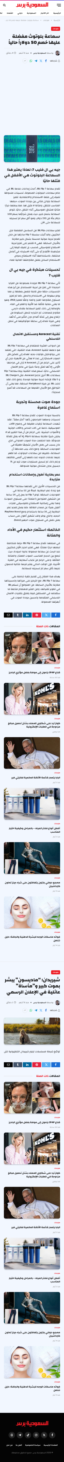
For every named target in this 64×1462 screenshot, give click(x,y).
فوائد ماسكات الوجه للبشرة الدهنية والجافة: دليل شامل (32, 939)
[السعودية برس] (32, 5)
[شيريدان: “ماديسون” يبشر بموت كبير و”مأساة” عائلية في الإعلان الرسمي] (32, 1031)
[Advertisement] (32, 97)
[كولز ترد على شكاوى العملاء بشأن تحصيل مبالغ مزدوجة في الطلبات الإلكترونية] (32, 699)
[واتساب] (31, 60)
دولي (20, 13)
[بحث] (4, 5)
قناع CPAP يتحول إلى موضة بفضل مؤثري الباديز (34, 672)
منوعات (56, 28)
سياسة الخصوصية (33, 1445)
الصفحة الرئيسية (51, 1445)
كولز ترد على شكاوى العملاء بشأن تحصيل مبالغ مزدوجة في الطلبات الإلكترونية (34, 725)
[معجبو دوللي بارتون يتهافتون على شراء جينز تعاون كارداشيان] (32, 858)
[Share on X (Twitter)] (41, 60)
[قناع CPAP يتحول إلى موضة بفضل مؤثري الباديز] (32, 648)
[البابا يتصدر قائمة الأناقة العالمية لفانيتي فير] (32, 753)
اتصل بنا (19, 1445)
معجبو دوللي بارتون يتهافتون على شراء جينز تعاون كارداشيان (32, 884)
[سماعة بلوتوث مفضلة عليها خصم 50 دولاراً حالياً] (32, 148)
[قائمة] (59, 5)
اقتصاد (10, 13)
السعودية (31, 13)
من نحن (9, 1445)
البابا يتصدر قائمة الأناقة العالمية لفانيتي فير (35, 777)
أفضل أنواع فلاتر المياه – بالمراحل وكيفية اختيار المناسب (34, 830)
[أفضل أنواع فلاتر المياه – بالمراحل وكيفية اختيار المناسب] (32, 804)
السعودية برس (39, 53)
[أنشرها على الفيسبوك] (45, 60)
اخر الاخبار (45, 13)
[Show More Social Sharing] (24, 60)
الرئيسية (57, 13)
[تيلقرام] (36, 60)
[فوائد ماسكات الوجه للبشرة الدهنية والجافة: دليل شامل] (32, 912)
